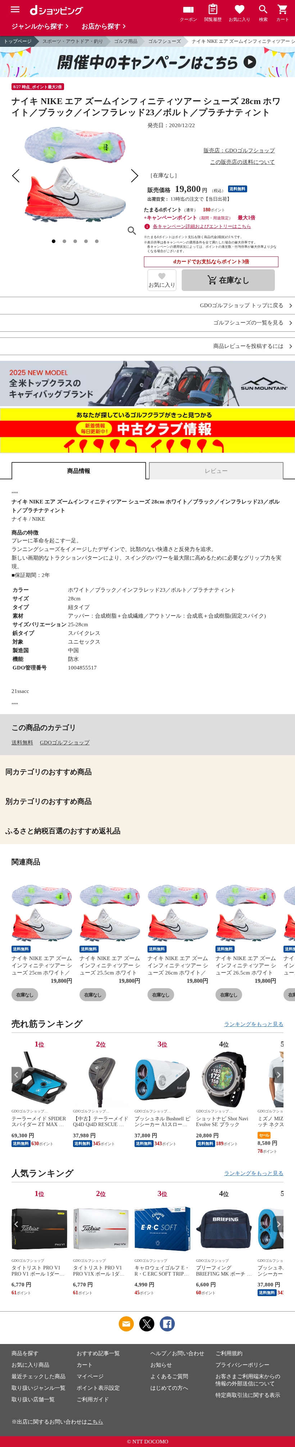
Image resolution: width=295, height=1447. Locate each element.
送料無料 (22, 742)
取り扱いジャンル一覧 (38, 1388)
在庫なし (24, 995)
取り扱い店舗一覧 (33, 1399)
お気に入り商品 (30, 1365)
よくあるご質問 (169, 1376)
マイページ (90, 1376)
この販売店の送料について (242, 162)
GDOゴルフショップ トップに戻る (241, 305)
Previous (17, 1075)
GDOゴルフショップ (65, 742)
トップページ (18, 41)
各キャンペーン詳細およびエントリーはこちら (202, 226)
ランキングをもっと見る (253, 1024)
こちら (95, 1422)
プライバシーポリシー (242, 1365)
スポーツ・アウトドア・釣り (72, 41)
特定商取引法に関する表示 (247, 1395)
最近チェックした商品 (38, 1376)
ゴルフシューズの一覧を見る (248, 323)
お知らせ (161, 1365)
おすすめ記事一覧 (98, 1353)
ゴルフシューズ (164, 41)
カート (85, 1365)
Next (278, 1075)
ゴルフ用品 (125, 41)
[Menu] (15, 9)
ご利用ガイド (93, 1399)
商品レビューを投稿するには (248, 346)
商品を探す (25, 1353)
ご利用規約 (228, 1353)
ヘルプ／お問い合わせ (177, 1353)
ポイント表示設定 (98, 1388)
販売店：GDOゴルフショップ (239, 150)
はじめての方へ (169, 1388)
